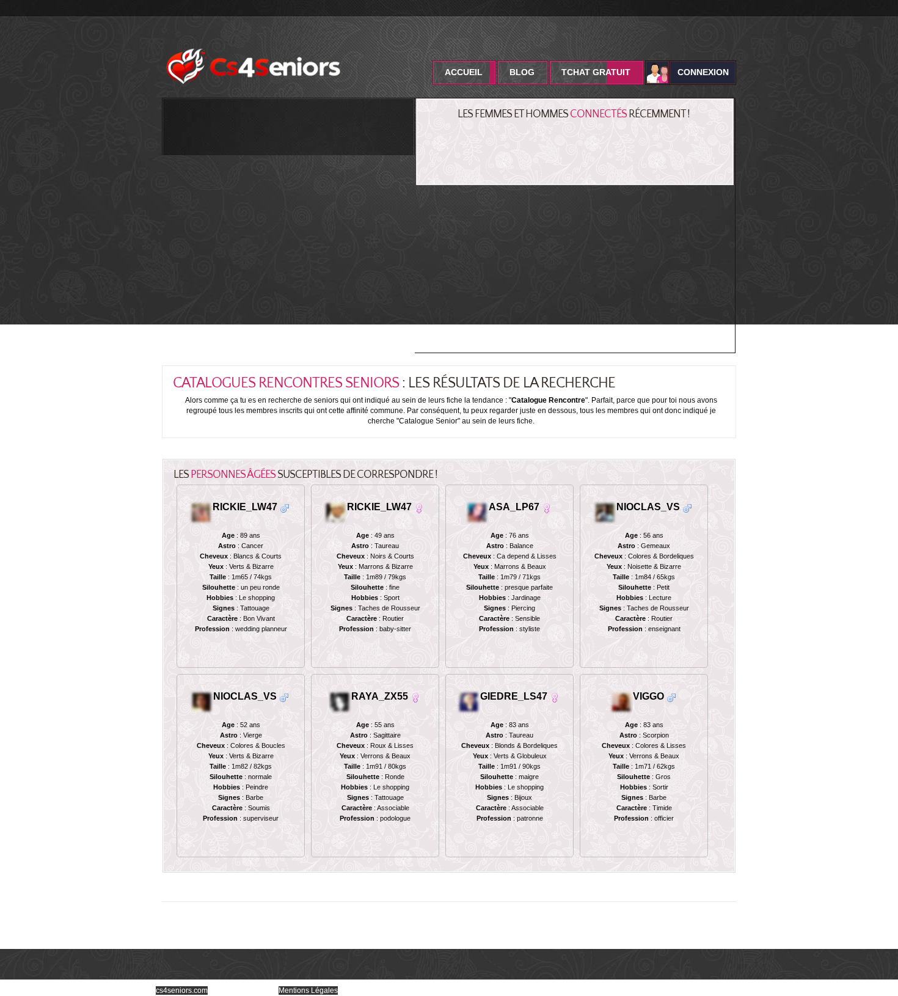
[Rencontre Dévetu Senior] (284, 697)
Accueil (464, 72)
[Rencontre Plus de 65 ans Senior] (687, 507)
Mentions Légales (308, 990)
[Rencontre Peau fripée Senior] (547, 507)
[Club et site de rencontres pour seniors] (253, 44)
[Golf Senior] (478, 512)
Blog (522, 72)
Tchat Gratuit (595, 72)
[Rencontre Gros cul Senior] (555, 697)
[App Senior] (605, 512)
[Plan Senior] (336, 512)
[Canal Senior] (201, 701)
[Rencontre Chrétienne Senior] (415, 697)
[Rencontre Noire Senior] (419, 507)
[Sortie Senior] (340, 701)
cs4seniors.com (182, 990)
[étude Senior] (469, 701)
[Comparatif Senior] (621, 701)
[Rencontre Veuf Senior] (285, 507)
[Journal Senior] (201, 512)
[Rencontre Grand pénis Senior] (671, 697)
